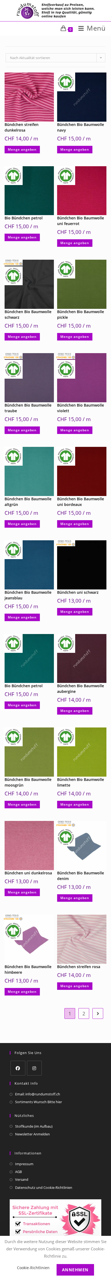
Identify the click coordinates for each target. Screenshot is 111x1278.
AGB (18, 1171)
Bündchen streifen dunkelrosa (22, 127)
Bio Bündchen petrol (24, 217)
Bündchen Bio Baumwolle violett (80, 408)
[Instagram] (34, 1068)
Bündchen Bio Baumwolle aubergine (80, 688)
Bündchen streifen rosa (78, 966)
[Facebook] (18, 1068)
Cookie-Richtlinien (33, 1267)
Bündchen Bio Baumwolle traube (28, 408)
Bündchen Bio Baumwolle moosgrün (28, 782)
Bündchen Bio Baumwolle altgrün (28, 501)
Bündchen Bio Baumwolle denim (80, 875)
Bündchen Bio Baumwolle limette (80, 782)
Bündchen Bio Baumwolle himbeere (28, 969)
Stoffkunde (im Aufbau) (34, 1126)
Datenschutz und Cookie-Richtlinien (43, 1187)
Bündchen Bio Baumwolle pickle (80, 314)
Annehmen (75, 1269)
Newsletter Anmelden (32, 1134)
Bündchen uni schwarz (78, 592)
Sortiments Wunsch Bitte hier (38, 1101)
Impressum (24, 1163)
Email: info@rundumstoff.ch (37, 1094)
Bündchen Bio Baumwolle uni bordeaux (80, 501)
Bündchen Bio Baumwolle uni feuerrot (80, 220)
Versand (21, 1179)
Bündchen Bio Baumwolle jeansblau (28, 595)
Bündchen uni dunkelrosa (28, 872)
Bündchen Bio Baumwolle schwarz (28, 314)
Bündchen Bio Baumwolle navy (80, 127)
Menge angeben (22, 149)
